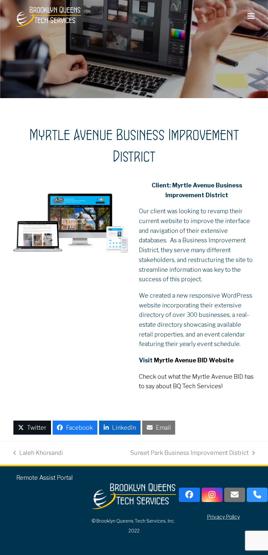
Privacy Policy (223, 517)
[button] (251, 16)
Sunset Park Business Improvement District (189, 453)
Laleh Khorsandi (38, 453)
